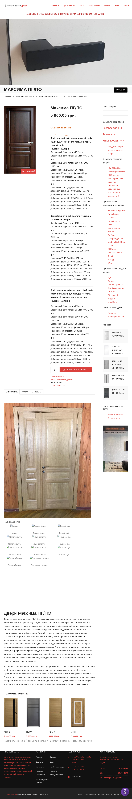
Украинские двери (116, 210)
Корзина (120, 90)
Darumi (111, 245)
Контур (111, 260)
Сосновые (113, 185)
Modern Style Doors (117, 242)
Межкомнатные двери (24, 96)
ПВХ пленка (113, 175)
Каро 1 (7, 732)
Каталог (82, 6)
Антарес (112, 281)
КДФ (110, 263)
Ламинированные (116, 171)
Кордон (111, 299)
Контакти (126, 6)
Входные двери (115, 146)
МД (109, 278)
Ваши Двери (114, 228)
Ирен (73, 732)
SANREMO (116, 332)
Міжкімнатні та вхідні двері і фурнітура (32, 794)
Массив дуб (113, 196)
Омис (110, 224)
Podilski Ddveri (115, 253)
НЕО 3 (52, 732)
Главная (7, 96)
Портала (112, 291)
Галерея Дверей (115, 239)
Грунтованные (115, 168)
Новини (107, 6)
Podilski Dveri (58, 385)
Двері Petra (118, 375)
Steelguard (113, 295)
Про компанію (69, 6)
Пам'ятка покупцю (57, 767)
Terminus (112, 256)
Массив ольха (114, 193)
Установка (40, 767)
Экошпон (112, 182)
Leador (111, 217)
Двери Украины (115, 285)
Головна (55, 6)
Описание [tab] (12, 392)
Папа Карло (113, 214)
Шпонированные (59, 377)
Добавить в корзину (75, 369)
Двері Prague (119, 390)
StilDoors (112, 249)
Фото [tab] (25, 392)
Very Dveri (112, 302)
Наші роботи (94, 6)
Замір (52, 762)
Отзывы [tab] (37, 392)
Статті (116, 6)
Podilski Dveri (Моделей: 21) (50, 96)
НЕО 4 (29, 732)
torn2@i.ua (76, 777)
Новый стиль (114, 221)
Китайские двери (116, 288)
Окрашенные (114, 189)
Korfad (111, 231)
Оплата (53, 757)
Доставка (39, 762)
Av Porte (112, 235)
